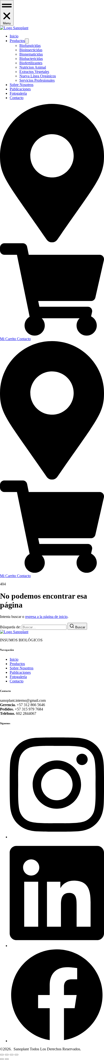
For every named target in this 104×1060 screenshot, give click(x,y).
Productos (17, 41)
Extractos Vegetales (34, 72)
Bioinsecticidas (30, 50)
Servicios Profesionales (37, 80)
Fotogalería (18, 93)
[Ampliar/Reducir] (2, 1054)
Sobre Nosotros (21, 85)
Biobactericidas (31, 59)
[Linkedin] (57, 946)
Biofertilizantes (30, 63)
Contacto (16, 98)
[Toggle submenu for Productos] (27, 40)
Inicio (14, 36)
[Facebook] (57, 1041)
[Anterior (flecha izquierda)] (2, 1059)
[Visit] (52, 241)
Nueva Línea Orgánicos (37, 76)
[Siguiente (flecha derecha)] (7, 1059)
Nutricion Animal (32, 67)
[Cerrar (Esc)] (16, 1054)
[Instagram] (57, 837)
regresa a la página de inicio (46, 617)
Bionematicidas (31, 54)
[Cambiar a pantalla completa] (7, 1054)
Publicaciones (20, 89)
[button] (7, 13)
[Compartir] (12, 1054)
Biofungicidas (30, 45)
